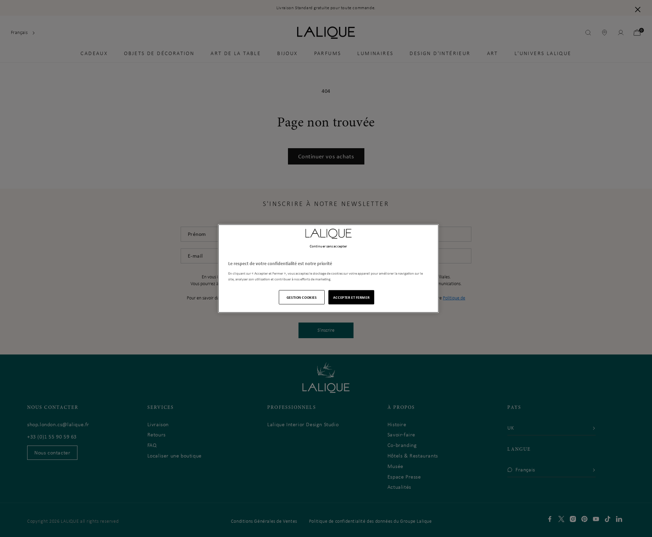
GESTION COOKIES (302, 296)
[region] (328, 268)
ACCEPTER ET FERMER (351, 296)
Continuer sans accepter (328, 246)
